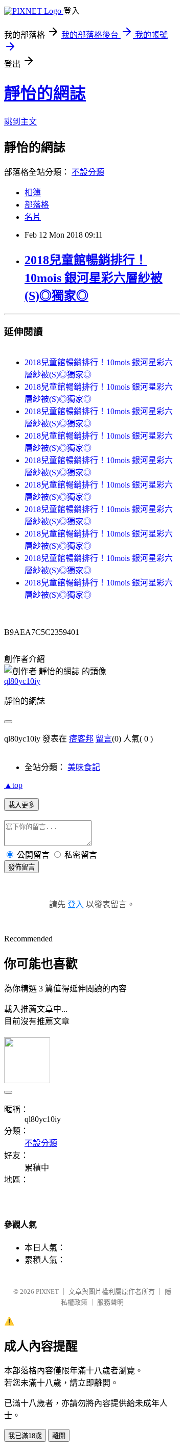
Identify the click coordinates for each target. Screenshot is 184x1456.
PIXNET (47, 1291)
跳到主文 (20, 121)
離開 (58, 1436)
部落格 (37, 204)
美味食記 (83, 767)
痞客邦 (81, 738)
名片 (33, 217)
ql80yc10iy (22, 681)
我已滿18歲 (25, 1436)
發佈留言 (21, 867)
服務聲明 (110, 1302)
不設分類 (88, 172)
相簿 (33, 192)
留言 (104, 738)
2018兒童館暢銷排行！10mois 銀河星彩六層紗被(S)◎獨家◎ (94, 277)
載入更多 (21, 805)
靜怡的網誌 (45, 93)
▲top (13, 785)
